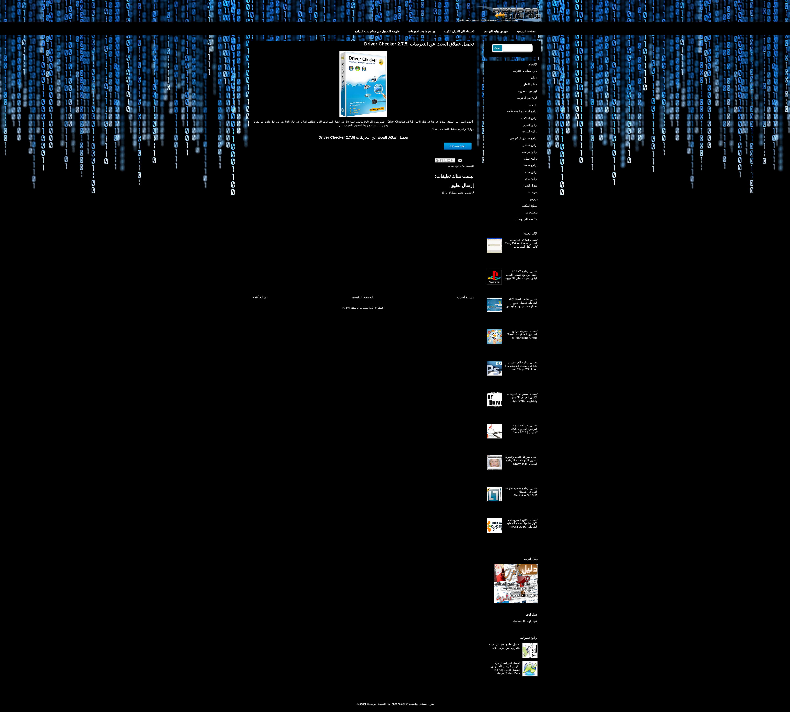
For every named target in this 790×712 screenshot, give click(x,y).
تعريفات (533, 192)
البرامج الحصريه (528, 91)
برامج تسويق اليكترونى (524, 138)
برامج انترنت (530, 131)
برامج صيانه (454, 165)
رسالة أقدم (260, 297)
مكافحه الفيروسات (526, 219)
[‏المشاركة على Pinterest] (437, 160)
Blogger (361, 703)
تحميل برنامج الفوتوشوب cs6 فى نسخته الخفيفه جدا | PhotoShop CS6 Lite (521, 366)
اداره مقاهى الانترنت (525, 70)
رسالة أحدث (465, 297)
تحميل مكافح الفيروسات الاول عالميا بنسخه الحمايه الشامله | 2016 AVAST (522, 523)
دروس (534, 199)
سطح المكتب (530, 205)
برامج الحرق (530, 124)
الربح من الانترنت (527, 97)
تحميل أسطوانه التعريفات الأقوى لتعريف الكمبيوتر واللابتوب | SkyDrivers (522, 397)
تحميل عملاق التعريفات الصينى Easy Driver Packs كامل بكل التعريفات (521, 243)
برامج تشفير (530, 145)
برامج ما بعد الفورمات (421, 31)
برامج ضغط (530, 165)
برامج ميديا (531, 172)
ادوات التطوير (529, 84)
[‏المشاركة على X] (445, 160)
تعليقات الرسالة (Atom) (355, 307)
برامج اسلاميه (529, 118)
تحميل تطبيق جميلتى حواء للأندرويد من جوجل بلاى (504, 646)
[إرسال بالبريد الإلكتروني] (453, 160)
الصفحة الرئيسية (526, 31)
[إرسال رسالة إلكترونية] (460, 160)
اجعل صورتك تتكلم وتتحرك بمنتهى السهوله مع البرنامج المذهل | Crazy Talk (521, 460)
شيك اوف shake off (525, 621)
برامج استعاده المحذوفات (522, 111)
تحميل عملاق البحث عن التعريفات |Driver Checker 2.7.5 (363, 137)
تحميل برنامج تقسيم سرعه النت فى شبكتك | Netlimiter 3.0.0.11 (521, 492)
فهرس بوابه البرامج (496, 31)
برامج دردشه (530, 151)
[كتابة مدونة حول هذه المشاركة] (449, 160)
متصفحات (532, 212)
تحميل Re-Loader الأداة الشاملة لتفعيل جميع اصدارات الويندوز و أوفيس (522, 303)
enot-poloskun (400, 703)
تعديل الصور (530, 185)
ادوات (534, 77)
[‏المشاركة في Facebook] (441, 160)
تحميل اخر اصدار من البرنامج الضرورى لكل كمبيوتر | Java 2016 (524, 429)
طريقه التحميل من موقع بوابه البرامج (377, 31)
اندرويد (533, 104)
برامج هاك (531, 178)
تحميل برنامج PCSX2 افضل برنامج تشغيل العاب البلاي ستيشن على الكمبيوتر (521, 275)
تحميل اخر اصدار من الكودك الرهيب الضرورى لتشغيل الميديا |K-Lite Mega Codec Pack (505, 668)
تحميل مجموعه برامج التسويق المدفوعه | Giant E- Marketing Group (522, 334)
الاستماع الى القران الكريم (459, 31)
